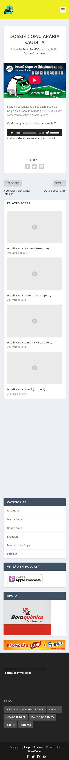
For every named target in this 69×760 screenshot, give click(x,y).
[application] (34, 132)
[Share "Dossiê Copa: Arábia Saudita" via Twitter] (34, 166)
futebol (54, 709)
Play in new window (29, 138)
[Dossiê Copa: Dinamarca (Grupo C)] (34, 321)
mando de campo (42, 717)
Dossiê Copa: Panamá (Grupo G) (28, 248)
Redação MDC (31, 49)
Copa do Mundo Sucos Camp (25, 709)
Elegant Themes (33, 747)
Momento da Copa (18, 545)
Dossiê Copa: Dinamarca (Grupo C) (29, 342)
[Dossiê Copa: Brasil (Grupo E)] (34, 368)
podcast (25, 725)
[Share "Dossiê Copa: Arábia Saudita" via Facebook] (27, 166)
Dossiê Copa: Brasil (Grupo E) (26, 389)
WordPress (34, 751)
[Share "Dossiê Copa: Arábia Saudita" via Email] (41, 166)
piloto (10, 725)
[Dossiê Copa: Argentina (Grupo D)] (34, 274)
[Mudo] (47, 133)
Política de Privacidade (17, 672)
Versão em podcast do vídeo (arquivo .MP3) (32, 123)
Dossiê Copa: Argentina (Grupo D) (29, 295)
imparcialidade (16, 717)
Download (49, 138)
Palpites (12, 554)
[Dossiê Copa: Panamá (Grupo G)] (34, 227)
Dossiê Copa (31, 53)
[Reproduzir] (11, 133)
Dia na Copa (14, 519)
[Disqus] (35, 453)
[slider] (55, 132)
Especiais (12, 536)
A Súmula (13, 510)
